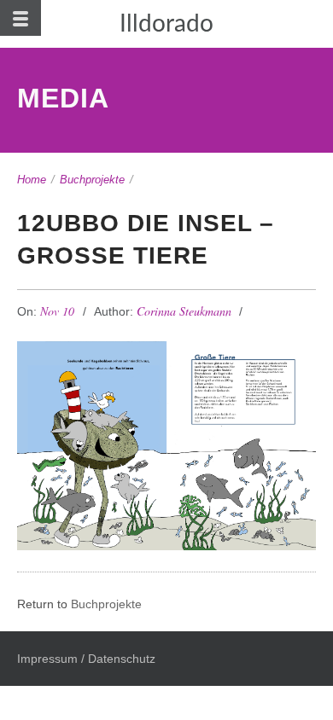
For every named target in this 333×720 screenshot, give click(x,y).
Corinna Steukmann (184, 311)
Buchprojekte (92, 179)
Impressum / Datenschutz (86, 658)
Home (31, 179)
